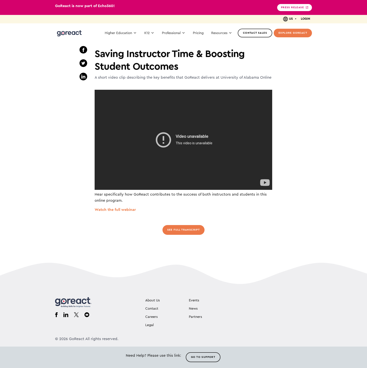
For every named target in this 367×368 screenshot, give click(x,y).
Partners (195, 316)
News (193, 308)
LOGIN (305, 18)
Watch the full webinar (115, 210)
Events (194, 300)
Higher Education (118, 33)
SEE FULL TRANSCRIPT (183, 229)
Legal (149, 325)
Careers (151, 316)
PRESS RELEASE (292, 7)
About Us (152, 300)
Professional (171, 33)
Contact (151, 308)
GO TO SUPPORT (203, 357)
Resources (219, 33)
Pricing (198, 33)
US (291, 18)
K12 (147, 33)
